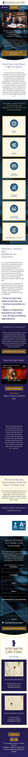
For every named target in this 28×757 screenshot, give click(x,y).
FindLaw (14, 751)
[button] (4, 7)
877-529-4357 (17, 498)
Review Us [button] (14, 734)
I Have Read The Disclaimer (14, 623)
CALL (24, 7)
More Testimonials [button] (14, 388)
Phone (14, 591)
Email (14, 583)
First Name (14, 567)
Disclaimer (14, 619)
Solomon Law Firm (13, 743)
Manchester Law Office (14, 687)
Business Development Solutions (13, 749)
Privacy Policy (20, 747)
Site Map (12, 747)
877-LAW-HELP (19, 558)
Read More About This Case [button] (14, 351)
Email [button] (15, 7)
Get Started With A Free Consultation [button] (14, 53)
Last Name (14, 575)
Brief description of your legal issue (14, 599)
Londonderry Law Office (14, 721)
